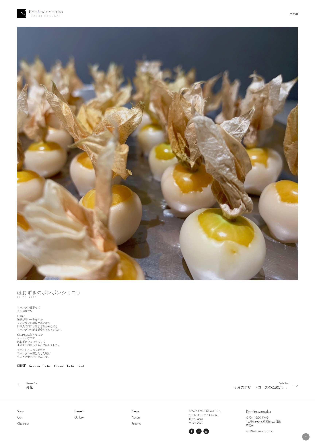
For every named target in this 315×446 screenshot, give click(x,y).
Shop (20, 411)
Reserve (136, 424)
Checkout (23, 424)
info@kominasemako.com (259, 431)
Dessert (78, 411)
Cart (19, 417)
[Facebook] (199, 431)
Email (81, 366)
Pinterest (58, 366)
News (135, 411)
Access (136, 417)
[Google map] (191, 431)
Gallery (79, 417)
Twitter (47, 366)
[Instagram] (206, 431)
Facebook (34, 366)
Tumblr (70, 366)
